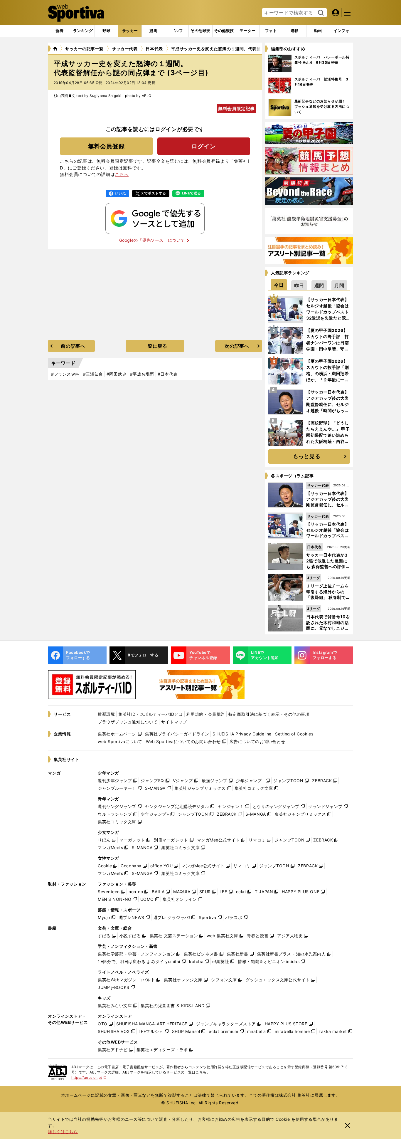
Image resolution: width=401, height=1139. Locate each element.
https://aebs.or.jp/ (88, 1077)
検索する (320, 13)
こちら (122, 174)
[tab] (106, 31)
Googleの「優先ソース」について (152, 240)
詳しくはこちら (63, 1131)
